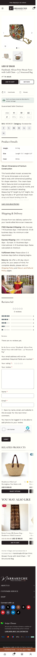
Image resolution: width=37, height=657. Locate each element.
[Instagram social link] (18, 605)
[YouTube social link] (29, 605)
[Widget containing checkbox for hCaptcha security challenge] (16, 427)
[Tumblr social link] (8, 610)
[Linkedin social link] (24, 126)
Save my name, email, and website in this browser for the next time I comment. (17, 411)
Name (5, 390)
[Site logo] (18, 8)
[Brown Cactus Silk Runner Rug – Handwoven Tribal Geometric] (15, 515)
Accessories (26, 122)
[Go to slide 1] (16, 46)
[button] (4, 32)
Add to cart (9, 80)
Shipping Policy (8, 266)
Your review (7, 365)
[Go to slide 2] (18, 46)
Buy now (27, 80)
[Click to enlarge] (5, 44)
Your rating (7, 361)
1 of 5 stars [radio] (15, 361)
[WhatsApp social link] (29, 126)
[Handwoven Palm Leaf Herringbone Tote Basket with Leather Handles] (15, 464)
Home (4, 549)
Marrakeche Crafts (8, 645)
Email (4, 399)
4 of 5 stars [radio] (20, 361)
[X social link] (9, 126)
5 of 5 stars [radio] (22, 361)
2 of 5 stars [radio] (17, 361)
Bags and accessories (16, 549)
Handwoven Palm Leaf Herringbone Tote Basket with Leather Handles (11, 482)
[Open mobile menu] (3, 8)
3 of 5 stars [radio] (18, 361)
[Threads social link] (23, 605)
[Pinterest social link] (19, 126)
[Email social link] (14, 126)
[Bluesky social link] (13, 605)
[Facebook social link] (4, 126)
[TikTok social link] (18, 610)
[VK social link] (4, 131)
